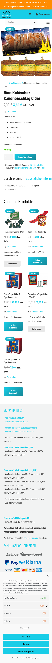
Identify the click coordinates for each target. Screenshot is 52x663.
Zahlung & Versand (30, 537)
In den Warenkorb (25, 157)
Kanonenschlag (26, 167)
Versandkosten (12, 111)
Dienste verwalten (25, 628)
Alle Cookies (26, 636)
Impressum (37, 658)
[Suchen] (34, 22)
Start (5, 83)
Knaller (17, 167)
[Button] (29, 14)
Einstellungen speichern (26, 651)
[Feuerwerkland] (6, 14)
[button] (48, 575)
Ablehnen (26, 644)
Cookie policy (15, 658)
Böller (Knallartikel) (16, 83)
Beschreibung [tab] (13, 178)
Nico (44, 167)
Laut (34, 167)
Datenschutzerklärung (27, 658)
